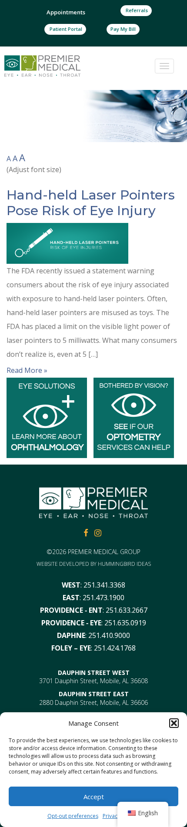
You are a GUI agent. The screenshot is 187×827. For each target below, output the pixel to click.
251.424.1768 (115, 648)
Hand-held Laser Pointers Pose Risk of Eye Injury (91, 203)
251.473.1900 (103, 597)
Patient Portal (65, 29)
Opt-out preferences (72, 816)
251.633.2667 (126, 610)
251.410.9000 (109, 635)
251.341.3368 (104, 585)
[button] (174, 723)
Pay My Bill (123, 29)
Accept (93, 796)
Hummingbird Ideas (124, 564)
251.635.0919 (125, 623)
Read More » (27, 370)
